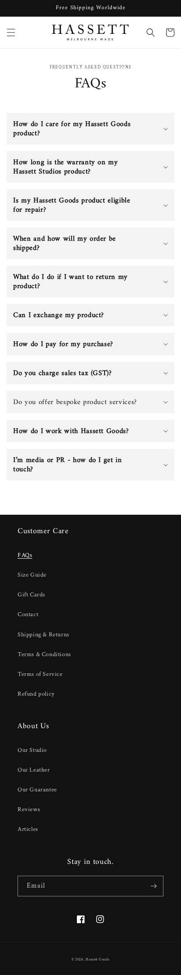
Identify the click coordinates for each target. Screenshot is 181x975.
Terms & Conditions (44, 654)
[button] (11, 32)
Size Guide (32, 575)
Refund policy (36, 694)
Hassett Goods (97, 959)
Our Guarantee (37, 790)
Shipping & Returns (43, 635)
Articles (28, 829)
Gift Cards (31, 595)
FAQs (25, 555)
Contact (28, 614)
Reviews (29, 809)
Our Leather (34, 770)
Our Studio (32, 750)
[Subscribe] (153, 886)
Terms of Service (40, 674)
